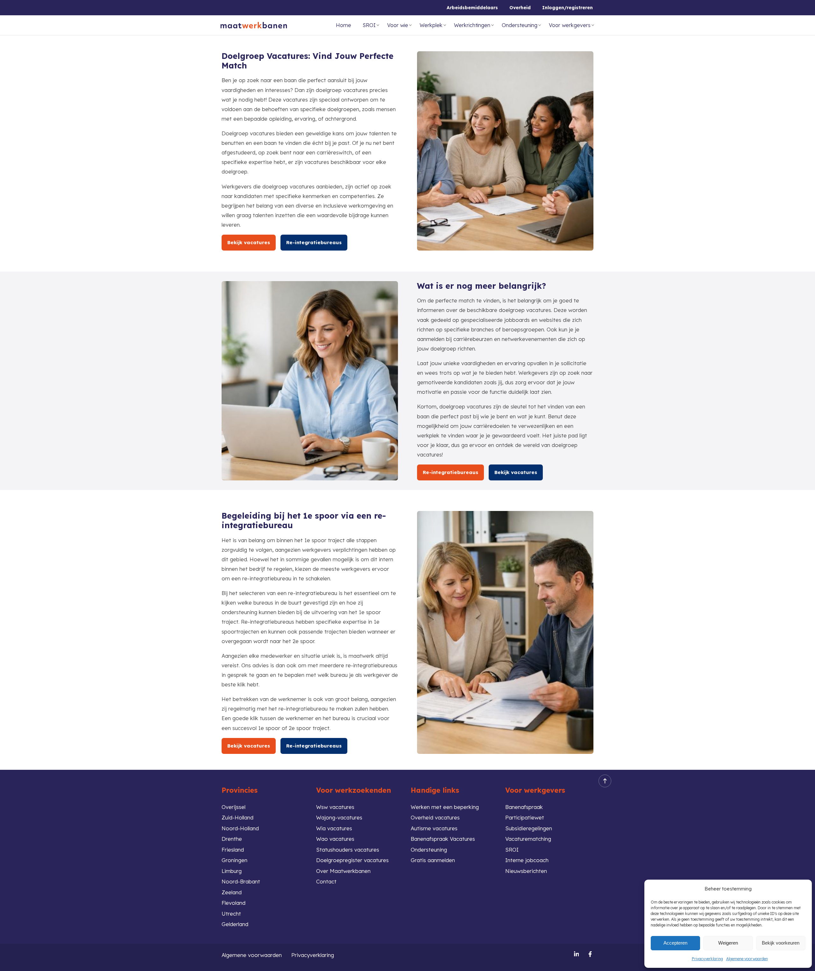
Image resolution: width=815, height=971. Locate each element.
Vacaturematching (528, 838)
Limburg (232, 871)
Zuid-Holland (237, 817)
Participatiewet (524, 817)
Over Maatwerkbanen (343, 871)
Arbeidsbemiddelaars (472, 8)
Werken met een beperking (445, 807)
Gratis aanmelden (433, 860)
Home (343, 25)
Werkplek (431, 25)
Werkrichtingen (472, 25)
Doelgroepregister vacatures (352, 860)
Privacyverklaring (707, 958)
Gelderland (235, 924)
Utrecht (231, 913)
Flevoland (233, 902)
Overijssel (233, 807)
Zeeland (232, 892)
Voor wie (397, 25)
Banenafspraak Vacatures (443, 838)
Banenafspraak (524, 807)
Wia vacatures (334, 828)
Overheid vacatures (435, 817)
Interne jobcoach (527, 860)
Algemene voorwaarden (747, 958)
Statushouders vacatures (347, 849)
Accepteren (675, 943)
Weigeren (728, 943)
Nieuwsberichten (526, 871)
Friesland (233, 849)
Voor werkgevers (570, 25)
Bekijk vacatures (248, 242)
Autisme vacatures (434, 828)
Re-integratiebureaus (314, 242)
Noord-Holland (240, 828)
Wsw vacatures (335, 807)
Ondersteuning (519, 25)
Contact (326, 881)
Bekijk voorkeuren (780, 943)
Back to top (605, 781)
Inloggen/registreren (567, 8)
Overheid (520, 8)
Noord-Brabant (241, 881)
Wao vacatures (335, 838)
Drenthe (232, 838)
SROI (369, 25)
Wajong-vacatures (339, 817)
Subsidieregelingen (528, 828)
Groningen (234, 860)
